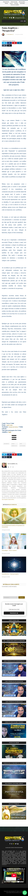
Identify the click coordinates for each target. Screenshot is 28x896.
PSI (21, 892)
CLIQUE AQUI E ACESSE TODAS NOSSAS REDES (14, 847)
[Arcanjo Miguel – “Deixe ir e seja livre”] (14, 541)
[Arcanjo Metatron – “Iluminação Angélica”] (14, 564)
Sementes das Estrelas (13, 427)
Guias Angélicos (14, 444)
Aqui (9, 432)
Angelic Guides (9, 425)
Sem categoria (22, 444)
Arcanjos (6, 443)
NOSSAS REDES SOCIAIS (19, 17)
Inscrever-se (14, 613)
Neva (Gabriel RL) (10, 34)
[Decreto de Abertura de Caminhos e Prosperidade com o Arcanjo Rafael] (14, 516)
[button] (22, 21)
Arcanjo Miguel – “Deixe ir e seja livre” (9, 550)
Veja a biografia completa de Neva (8, 499)
